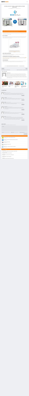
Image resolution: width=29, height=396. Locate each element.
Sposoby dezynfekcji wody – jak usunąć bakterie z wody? (5, 86)
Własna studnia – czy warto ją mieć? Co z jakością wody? (8, 154)
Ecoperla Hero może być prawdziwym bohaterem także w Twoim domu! (23, 86)
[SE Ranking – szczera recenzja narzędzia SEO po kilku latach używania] (2, 140)
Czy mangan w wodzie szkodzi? (10, 85)
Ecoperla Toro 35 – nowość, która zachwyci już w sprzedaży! (10, 146)
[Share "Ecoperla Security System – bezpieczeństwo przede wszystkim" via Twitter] (8, 66)
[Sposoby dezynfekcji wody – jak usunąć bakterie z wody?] (5, 83)
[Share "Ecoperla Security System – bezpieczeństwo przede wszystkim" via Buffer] (13, 66)
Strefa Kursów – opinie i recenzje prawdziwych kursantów (9, 137)
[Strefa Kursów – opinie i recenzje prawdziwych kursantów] (2, 137)
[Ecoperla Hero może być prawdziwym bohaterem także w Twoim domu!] (24, 83)
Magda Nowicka (11, 8)
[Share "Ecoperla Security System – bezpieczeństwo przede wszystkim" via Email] (16, 66)
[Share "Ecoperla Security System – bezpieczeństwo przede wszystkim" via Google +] (9, 66)
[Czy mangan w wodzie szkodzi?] (11, 83)
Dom (16, 8)
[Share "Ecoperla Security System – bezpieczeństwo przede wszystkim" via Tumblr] (10, 66)
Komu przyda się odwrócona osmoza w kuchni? (17, 86)
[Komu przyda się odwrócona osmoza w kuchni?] (18, 83)
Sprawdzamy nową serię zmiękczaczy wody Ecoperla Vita (8, 158)
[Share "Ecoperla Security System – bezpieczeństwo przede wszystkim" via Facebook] (7, 66)
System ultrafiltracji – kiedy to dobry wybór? (7, 156)
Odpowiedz (23, 95)
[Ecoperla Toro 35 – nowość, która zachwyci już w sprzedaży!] (2, 147)
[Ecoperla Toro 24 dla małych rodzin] (2, 144)
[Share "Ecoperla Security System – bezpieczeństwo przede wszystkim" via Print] (17, 66)
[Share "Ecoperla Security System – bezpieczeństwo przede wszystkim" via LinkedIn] (12, 66)
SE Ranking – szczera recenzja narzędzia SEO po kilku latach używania (11, 139)
